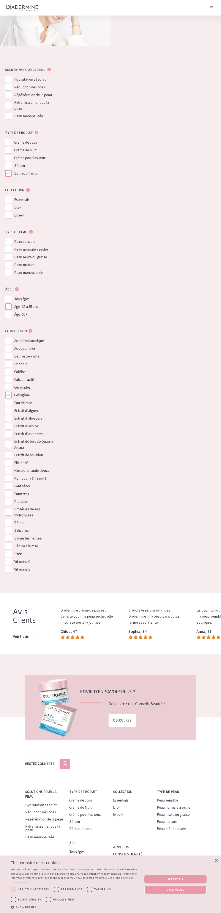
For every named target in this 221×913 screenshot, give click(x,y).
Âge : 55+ (20, 314)
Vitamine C (22, 561)
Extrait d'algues (26, 410)
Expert (19, 215)
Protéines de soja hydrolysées (27, 512)
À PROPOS (121, 847)
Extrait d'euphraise (29, 433)
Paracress (21, 493)
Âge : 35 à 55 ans (26, 306)
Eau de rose (23, 402)
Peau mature (24, 264)
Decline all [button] (175, 889)
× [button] (216, 860)
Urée (18, 553)
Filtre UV (21, 462)
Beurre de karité (26, 356)
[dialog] (110, 884)
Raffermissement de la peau (31, 105)
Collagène (22, 395)
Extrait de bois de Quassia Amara (33, 444)
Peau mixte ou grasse (30, 257)
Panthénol (22, 486)
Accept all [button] (175, 879)
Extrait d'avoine (26, 426)
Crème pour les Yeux (30, 157)
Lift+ (17, 207)
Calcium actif (24, 379)
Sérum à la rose (26, 546)
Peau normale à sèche (31, 249)
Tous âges (22, 298)
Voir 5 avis (21, 636)
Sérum (19, 165)
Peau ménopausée (28, 116)
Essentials (22, 199)
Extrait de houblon (28, 455)
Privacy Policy (19, 882)
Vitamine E (22, 569)
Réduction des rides (29, 87)
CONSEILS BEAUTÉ (127, 854)
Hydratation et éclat (30, 79)
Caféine (20, 371)
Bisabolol (21, 364)
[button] (75, 907)
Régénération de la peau (33, 95)
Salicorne (21, 530)
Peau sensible (25, 241)
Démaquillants (25, 173)
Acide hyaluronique (29, 340)
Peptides (21, 501)
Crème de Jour (25, 142)
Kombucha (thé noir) (30, 478)
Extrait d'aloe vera (28, 418)
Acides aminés (25, 348)
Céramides (22, 387)
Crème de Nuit (25, 150)
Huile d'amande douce (32, 470)
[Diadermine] (22, 8)
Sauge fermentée (28, 538)
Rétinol (19, 522)
